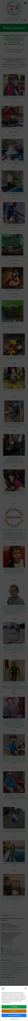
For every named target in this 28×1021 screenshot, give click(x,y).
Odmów (14, 1011)
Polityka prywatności (14, 1019)
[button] (25, 988)
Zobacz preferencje (14, 1015)
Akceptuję (14, 1007)
